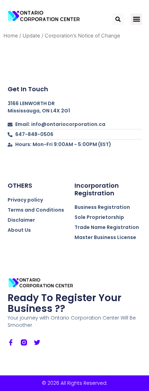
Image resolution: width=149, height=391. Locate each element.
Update (31, 36)
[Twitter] (37, 342)
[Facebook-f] (11, 342)
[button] (136, 19)
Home (10, 36)
